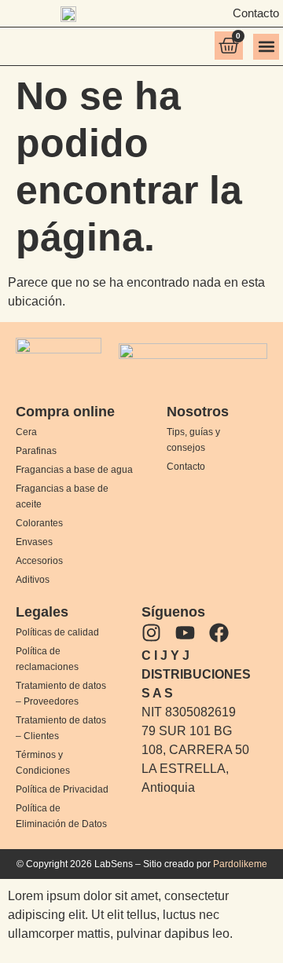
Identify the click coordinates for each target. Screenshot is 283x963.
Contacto (186, 466)
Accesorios (39, 560)
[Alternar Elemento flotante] (226, 921)
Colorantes (39, 523)
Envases (34, 541)
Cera (26, 432)
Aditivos (33, 579)
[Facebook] (219, 633)
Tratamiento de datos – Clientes (61, 728)
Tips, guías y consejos (193, 440)
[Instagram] (151, 633)
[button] (266, 47)
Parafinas (36, 450)
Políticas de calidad (57, 632)
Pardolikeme (240, 864)
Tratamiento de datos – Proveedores (61, 693)
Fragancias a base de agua (74, 469)
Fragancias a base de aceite (62, 496)
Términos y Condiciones (43, 762)
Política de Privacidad (62, 789)
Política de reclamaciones (47, 659)
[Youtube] (185, 633)
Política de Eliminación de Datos (61, 816)
